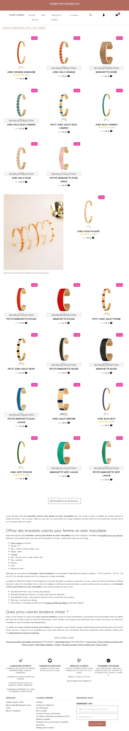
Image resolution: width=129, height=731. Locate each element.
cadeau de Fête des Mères (56, 602)
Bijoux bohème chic (87, 644)
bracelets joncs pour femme (111, 535)
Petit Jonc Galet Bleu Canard (64, 126)
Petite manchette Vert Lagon (106, 473)
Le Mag (39, 702)
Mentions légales (43, 719)
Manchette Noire (106, 368)
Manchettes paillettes (44, 644)
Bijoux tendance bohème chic (111, 641)
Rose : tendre (16, 542)
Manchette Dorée (106, 72)
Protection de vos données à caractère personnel (52, 723)
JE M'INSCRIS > (97, 723)
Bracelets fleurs (78, 641)
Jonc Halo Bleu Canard (21, 124)
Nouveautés (48, 641)
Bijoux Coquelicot (13, 710)
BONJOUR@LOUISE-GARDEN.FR (79, 680)
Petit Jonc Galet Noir (21, 368)
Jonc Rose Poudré (88, 231)
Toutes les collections (45, 704)
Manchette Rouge (64, 318)
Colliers (57, 644)
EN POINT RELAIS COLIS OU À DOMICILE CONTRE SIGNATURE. (20, 683)
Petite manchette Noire (63, 368)
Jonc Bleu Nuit (106, 418)
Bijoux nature (102, 644)
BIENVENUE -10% (84, 703)
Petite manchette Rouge (21, 318)
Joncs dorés (91, 641)
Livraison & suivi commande (48, 713)
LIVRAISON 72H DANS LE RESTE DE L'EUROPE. (20, 677)
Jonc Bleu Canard (106, 124)
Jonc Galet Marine (63, 418)
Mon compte (41, 710)
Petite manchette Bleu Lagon (21, 420)
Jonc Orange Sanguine (21, 72)
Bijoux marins (28, 644)
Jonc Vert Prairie (21, 472)
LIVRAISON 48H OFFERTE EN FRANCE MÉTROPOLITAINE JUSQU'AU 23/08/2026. (20, 670)
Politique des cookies (45, 727)
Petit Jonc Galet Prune (106, 318)
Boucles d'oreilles (69, 644)
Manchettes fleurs (62, 641)
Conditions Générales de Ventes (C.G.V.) (53, 716)
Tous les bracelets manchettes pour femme (24, 641)
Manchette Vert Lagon (64, 472)
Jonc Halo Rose (21, 177)
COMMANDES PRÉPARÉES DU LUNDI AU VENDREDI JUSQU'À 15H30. (21, 690)
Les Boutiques (42, 707)
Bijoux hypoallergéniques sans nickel (18, 706)
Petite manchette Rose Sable (64, 179)
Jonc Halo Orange (64, 72)
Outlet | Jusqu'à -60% (14, 702)
